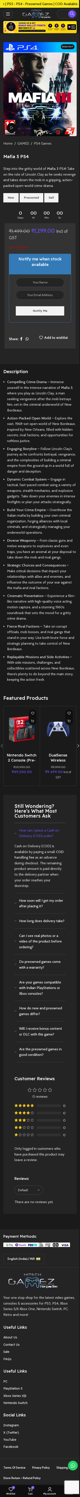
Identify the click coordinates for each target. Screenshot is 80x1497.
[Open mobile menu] (8, 14)
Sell (51, 197)
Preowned (31, 197)
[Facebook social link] (21, 339)
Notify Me (40, 310)
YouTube (9, 1440)
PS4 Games (43, 143)
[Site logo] (35, 13)
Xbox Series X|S (14, 1396)
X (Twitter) (11, 1433)
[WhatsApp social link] (27, 339)
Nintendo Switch (15, 1403)
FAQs (7, 1359)
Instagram (11, 1425)
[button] (32, 721)
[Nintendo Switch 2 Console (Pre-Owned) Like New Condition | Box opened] (22, 729)
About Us (10, 1337)
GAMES (23, 143)
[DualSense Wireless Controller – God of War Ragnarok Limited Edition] (58, 729)
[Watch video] (12, 128)
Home (8, 143)
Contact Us (11, 1345)
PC (5, 1381)
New (11, 197)
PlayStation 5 (12, 1388)
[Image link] (31, 1280)
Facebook (10, 1447)
